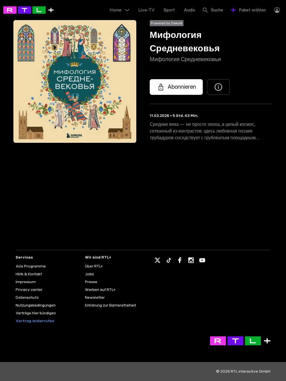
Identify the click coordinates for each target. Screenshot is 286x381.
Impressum (26, 282)
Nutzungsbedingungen (36, 305)
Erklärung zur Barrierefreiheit (110, 305)
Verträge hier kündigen (36, 313)
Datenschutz (27, 298)
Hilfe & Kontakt (29, 274)
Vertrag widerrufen (35, 321)
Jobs (89, 274)
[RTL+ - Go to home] (28, 10)
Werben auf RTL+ (100, 290)
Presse (91, 282)
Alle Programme (31, 266)
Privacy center (29, 290)
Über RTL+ (94, 266)
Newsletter (95, 298)
